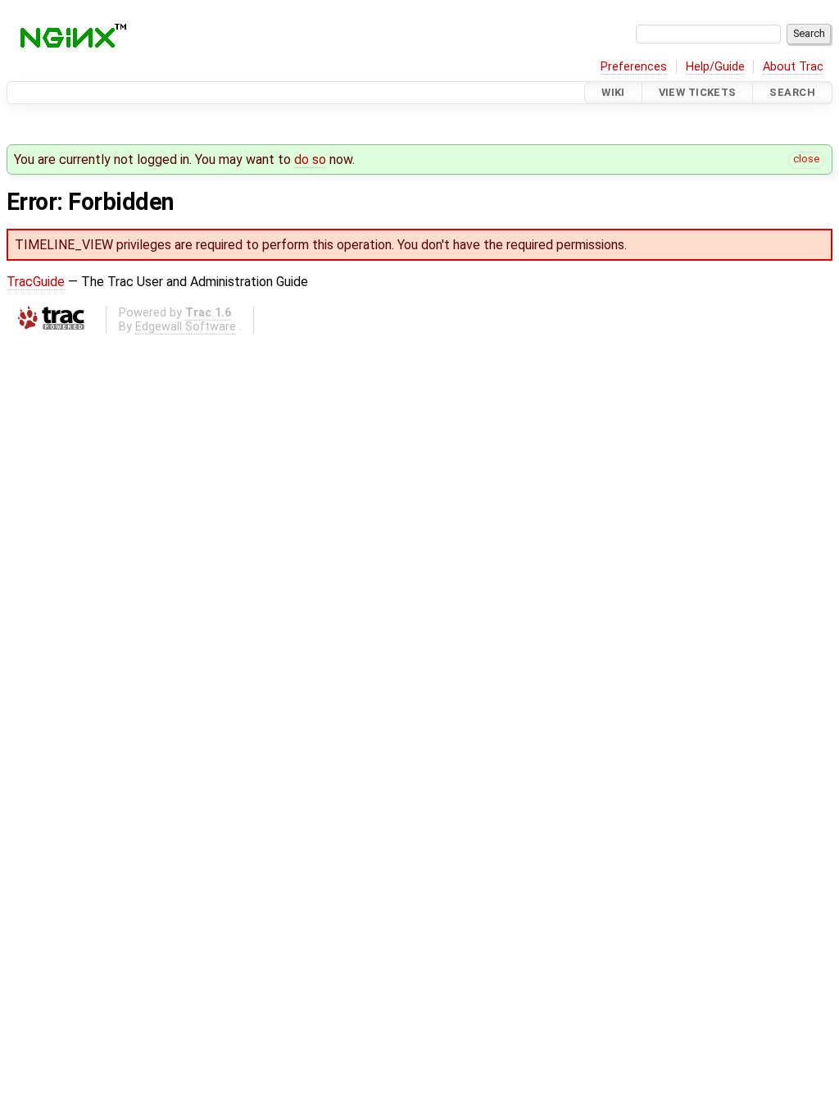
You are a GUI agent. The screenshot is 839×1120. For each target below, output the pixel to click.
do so (310, 159)
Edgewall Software (185, 327)
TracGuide (36, 281)
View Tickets (698, 92)
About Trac (793, 67)
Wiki (613, 92)
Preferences (634, 67)
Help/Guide (715, 67)
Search (792, 92)
